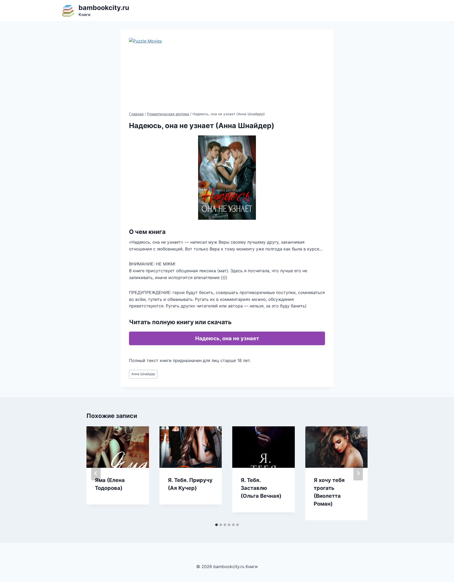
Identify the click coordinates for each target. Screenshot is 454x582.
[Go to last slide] (96, 473)
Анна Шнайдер (143, 374)
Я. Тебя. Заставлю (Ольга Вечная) (261, 488)
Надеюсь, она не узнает (227, 338)
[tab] (216, 524)
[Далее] (358, 473)
